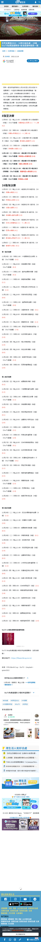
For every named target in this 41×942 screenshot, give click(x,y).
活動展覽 (20, 51)
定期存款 (31, 10)
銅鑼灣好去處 (33, 908)
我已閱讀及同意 (20, 934)
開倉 (14, 908)
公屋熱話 (16, 10)
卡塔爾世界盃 (8, 704)
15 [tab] (21, 16)
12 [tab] (26, 14)
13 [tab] (17, 16)
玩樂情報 (11, 51)
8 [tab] (18, 14)
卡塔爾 (25, 700)
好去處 (6, 700)
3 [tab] (20, 12)
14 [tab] (19, 16)
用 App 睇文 (34, 61)
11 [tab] (24, 14)
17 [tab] (25, 16)
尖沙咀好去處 (22, 908)
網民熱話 (4, 919)
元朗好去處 (5, 910)
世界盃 (25, 704)
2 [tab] (18, 12)
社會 (30, 910)
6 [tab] (26, 12)
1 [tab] (16, 12)
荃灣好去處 (14, 910)
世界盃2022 (15, 700)
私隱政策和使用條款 (18, 930)
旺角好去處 (23, 910)
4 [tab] (22, 12)
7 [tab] (16, 14)
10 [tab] (22, 14)
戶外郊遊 (12, 913)
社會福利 (19, 913)
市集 (10, 908)
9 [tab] (20, 14)
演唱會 (6, 6)
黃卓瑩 (7, 56)
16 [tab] (23, 16)
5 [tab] (24, 12)
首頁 (4, 51)
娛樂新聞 (24, 10)
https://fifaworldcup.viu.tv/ (21, 658)
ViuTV (18, 704)
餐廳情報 (4, 913)
